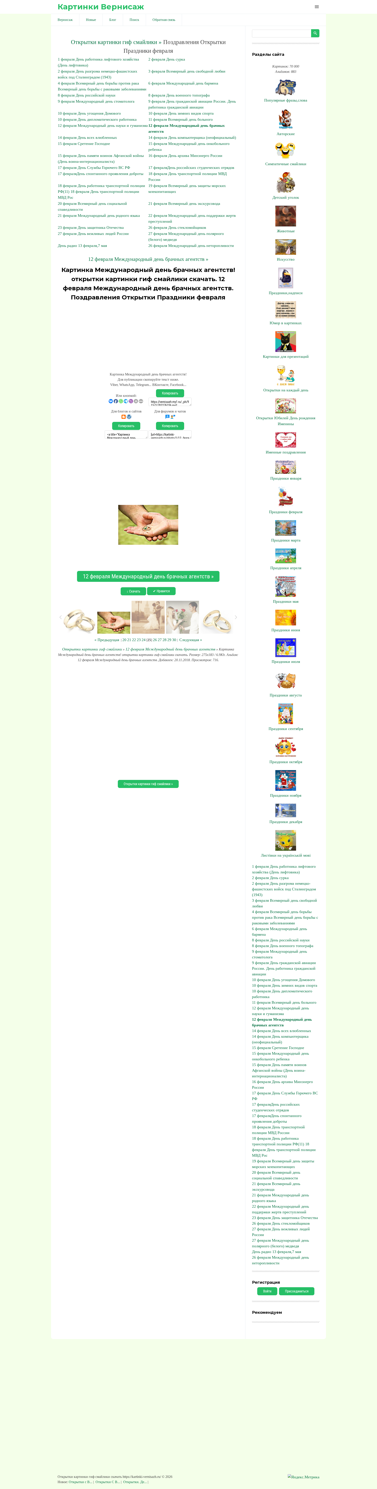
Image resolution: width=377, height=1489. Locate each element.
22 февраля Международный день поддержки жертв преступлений (280, 1209)
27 (160, 640)
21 (129, 640)
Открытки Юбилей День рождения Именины (285, 421)
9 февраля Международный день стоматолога (96, 101)
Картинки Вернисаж (101, 6)
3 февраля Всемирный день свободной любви (186, 71)
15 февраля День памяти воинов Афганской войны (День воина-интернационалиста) (279, 1070)
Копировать (170, 393)
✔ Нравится (161, 591)
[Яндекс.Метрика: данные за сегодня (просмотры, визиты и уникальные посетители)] (303, 1477)
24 (144, 640)
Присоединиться (296, 1291)
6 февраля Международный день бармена (183, 83)
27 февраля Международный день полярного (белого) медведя (280, 1243)
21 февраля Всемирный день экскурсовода (184, 203)
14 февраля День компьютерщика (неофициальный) (192, 137)
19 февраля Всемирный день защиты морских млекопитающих (283, 1164)
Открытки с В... (81, 1482)
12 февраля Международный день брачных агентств (170, 649)
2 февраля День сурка (166, 59)
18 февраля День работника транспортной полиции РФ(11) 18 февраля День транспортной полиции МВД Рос (101, 191)
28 (164, 640)
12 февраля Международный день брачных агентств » (148, 259)
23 (139, 640)
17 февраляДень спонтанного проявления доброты (100, 173)
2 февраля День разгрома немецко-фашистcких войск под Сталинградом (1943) (284, 889)
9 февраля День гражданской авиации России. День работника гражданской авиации (284, 968)
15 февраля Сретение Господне (84, 143)
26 (155, 640)
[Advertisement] (148, 334)
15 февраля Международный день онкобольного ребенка (280, 1056)
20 (124, 640)
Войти (267, 1291)
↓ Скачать (133, 591)
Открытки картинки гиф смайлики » (116, 42)
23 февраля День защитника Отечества (91, 227)
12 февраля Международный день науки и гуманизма (103, 125)
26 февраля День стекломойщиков (177, 227)
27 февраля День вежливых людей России (93, 233)
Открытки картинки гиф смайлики (92, 649)
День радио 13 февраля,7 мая (82, 245)
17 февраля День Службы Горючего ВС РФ (94, 167)
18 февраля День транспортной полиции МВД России (278, 1130)
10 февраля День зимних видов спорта (181, 113)
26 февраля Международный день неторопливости (191, 245)
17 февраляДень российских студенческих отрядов (191, 167)
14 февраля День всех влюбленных (87, 137)
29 (169, 640)
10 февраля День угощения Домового (89, 113)
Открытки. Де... (135, 1482)
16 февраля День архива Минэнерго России (185, 155)
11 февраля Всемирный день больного (180, 119)
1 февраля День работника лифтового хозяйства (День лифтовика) (284, 869)
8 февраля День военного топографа (179, 95)
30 (174, 640)
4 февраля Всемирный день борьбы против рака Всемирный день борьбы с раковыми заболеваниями (285, 917)
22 (134, 640)
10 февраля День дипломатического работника (97, 119)
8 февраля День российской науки (86, 95)
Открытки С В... (108, 1482)
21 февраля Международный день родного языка (99, 215)
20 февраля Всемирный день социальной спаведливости (276, 1175)
